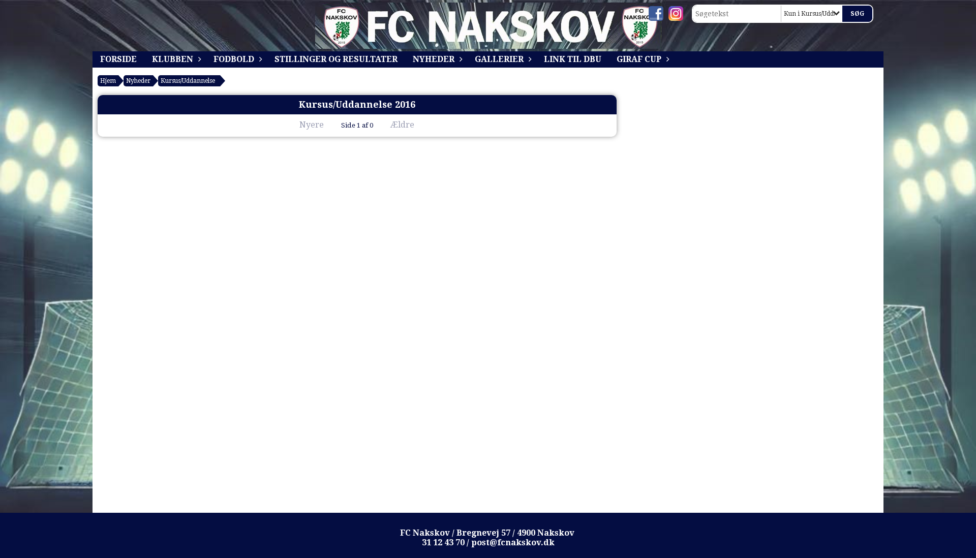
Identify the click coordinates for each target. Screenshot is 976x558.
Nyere (311, 125)
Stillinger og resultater (336, 59)
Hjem (108, 80)
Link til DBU (572, 59)
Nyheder (433, 59)
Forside (118, 59)
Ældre (403, 125)
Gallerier (499, 59)
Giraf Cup (639, 59)
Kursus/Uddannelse (188, 80)
